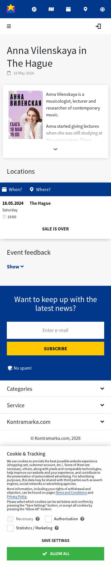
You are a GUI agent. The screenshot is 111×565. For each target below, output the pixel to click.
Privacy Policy (17, 496)
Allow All (59, 553)
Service (15, 405)
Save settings (55, 540)
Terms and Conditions (71, 492)
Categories (19, 388)
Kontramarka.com (29, 421)
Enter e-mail (55, 330)
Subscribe (55, 348)
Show (13, 266)
